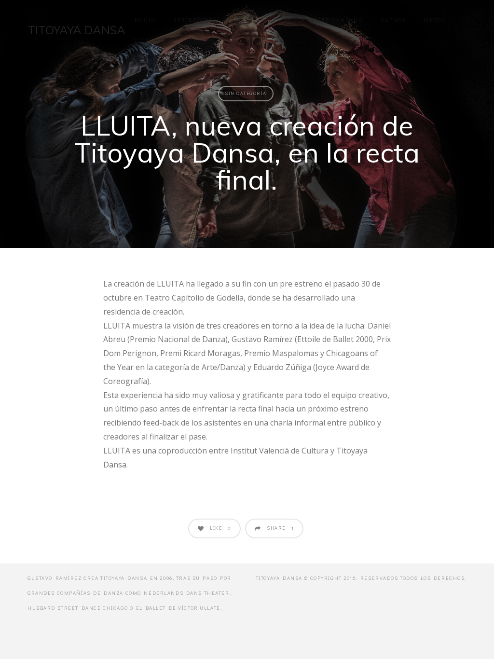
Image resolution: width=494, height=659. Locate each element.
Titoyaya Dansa (76, 30)
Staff (240, 20)
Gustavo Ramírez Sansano (315, 20)
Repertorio (193, 20)
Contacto (153, 40)
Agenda (394, 20)
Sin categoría (246, 93)
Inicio (145, 20)
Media (434, 20)
